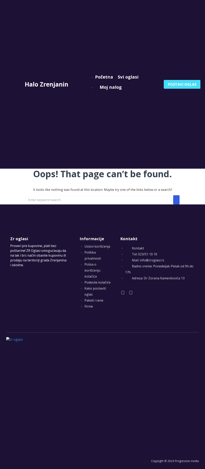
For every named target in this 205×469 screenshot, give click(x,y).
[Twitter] (130, 292)
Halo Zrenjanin (46, 84)
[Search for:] (98, 200)
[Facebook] (122, 292)
